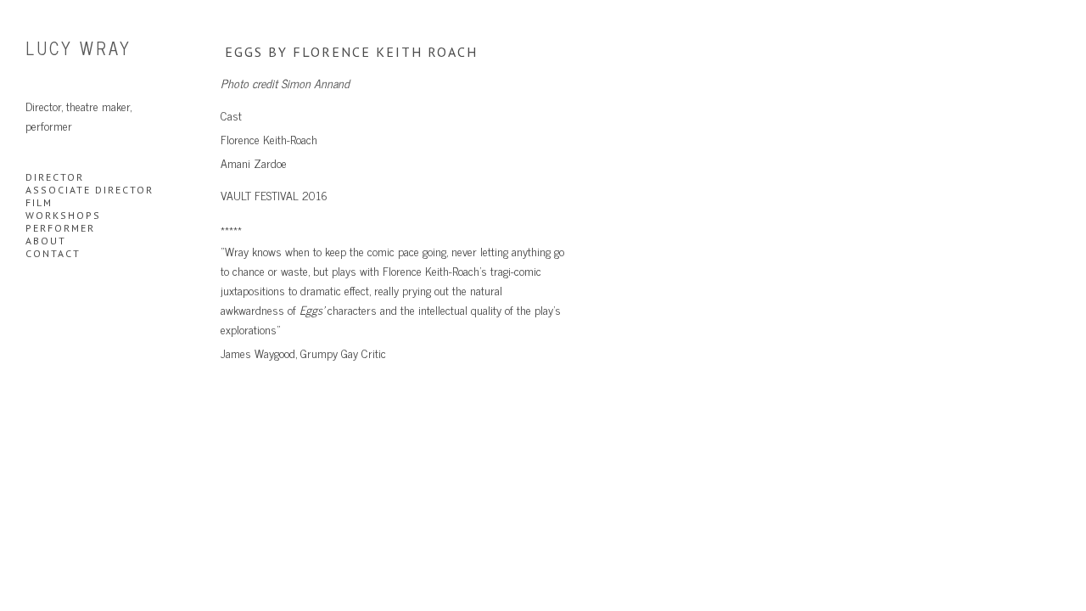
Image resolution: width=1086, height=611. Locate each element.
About (45, 240)
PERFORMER (60, 227)
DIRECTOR (54, 177)
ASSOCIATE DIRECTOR (89, 189)
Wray (78, 48)
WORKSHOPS (63, 215)
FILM (39, 202)
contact (53, 253)
